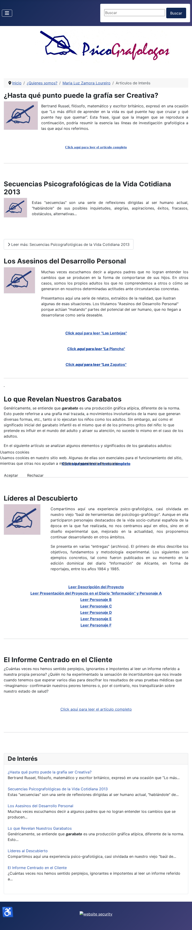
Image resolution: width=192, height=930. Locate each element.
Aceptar (11, 475)
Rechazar (35, 475)
